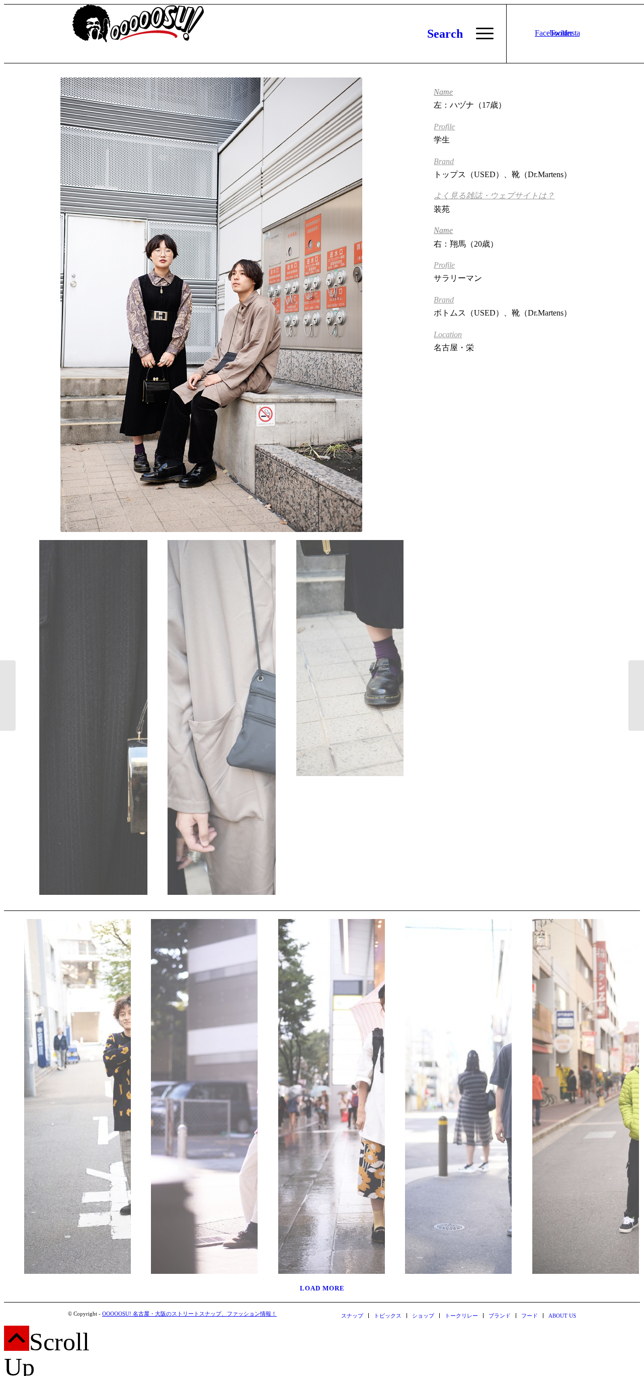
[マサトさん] (636, 695)
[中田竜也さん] (194, 1092)
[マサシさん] (448, 1092)
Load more (322, 1288)
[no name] (321, 1092)
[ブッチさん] (67, 1092)
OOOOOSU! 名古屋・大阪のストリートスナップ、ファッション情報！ (189, 1314)
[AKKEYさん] (575, 1092)
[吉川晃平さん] (8, 695)
